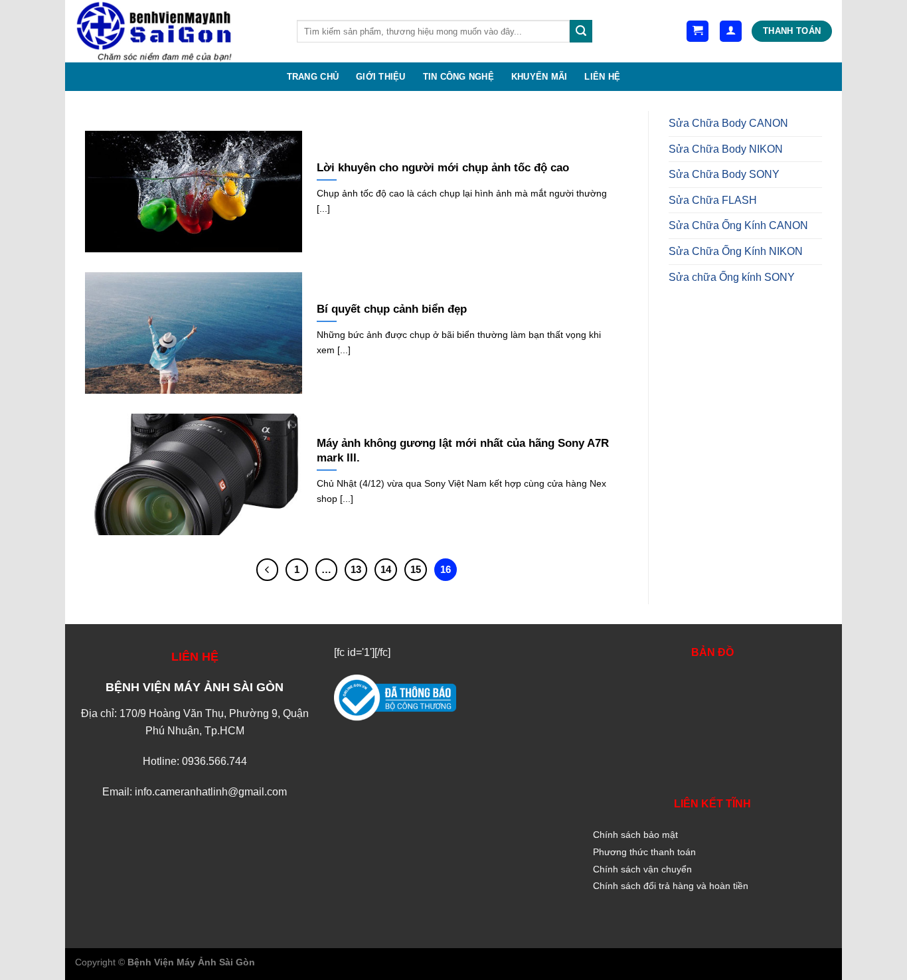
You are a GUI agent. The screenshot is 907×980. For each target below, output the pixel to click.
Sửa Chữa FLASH (713, 200)
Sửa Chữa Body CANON (728, 123)
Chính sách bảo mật (635, 834)
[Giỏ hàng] (697, 31)
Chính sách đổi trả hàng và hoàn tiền (670, 885)
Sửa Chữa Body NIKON (726, 149)
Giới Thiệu (381, 77)
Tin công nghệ (458, 77)
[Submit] (581, 31)
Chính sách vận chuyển (642, 869)
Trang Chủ (313, 77)
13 (356, 569)
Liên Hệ (602, 77)
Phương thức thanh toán (644, 852)
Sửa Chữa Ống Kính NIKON (736, 251)
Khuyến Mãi (539, 77)
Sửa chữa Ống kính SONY (732, 277)
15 (415, 569)
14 (385, 569)
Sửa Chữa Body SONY (724, 174)
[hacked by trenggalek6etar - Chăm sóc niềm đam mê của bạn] (176, 31)
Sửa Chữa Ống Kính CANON (738, 225)
